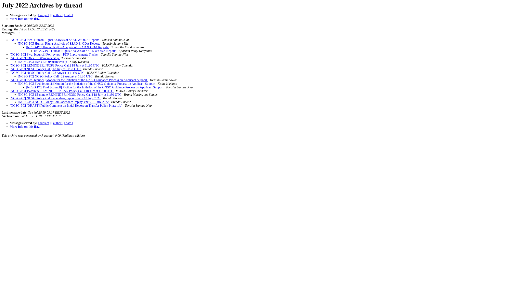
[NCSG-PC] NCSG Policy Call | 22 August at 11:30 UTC (47, 72)
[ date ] (68, 15)
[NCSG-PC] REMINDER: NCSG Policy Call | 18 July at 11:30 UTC (55, 65)
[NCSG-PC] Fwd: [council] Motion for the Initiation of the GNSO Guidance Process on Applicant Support (79, 80)
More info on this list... (25, 18)
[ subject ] (44, 15)
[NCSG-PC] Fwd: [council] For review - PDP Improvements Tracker (54, 54)
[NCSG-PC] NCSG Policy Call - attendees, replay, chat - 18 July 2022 (55, 98)
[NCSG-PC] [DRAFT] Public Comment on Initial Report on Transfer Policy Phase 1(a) (66, 105)
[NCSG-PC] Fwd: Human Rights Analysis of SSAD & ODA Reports (55, 40)
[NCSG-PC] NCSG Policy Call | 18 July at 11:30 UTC (45, 69)
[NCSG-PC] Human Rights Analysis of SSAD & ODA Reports (59, 43)
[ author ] (57, 15)
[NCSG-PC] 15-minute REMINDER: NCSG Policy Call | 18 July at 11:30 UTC (62, 91)
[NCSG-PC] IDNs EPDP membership (35, 58)
